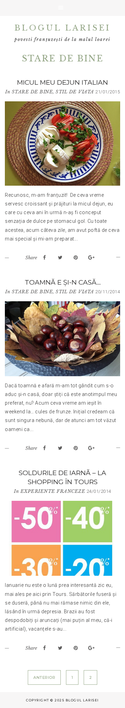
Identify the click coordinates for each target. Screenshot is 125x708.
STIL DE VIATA (75, 92)
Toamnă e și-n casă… (63, 282)
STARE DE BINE (32, 92)
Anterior (44, 677)
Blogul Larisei (63, 28)
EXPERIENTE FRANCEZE (52, 491)
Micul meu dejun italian (62, 82)
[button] (62, 8)
